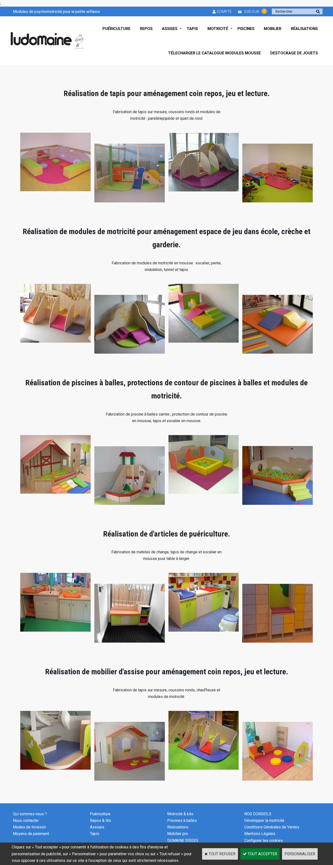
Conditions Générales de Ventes (271, 827)
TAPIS (192, 28)
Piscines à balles (182, 820)
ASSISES (169, 28)
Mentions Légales (259, 833)
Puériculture (100, 814)
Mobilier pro (177, 833)
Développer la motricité (264, 820)
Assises (97, 827)
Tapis (94, 833)
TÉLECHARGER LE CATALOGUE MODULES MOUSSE (214, 53)
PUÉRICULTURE (116, 28)
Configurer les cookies (263, 840)
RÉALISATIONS (304, 28)
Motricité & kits (180, 814)
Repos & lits (100, 820)
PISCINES (246, 28)
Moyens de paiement (31, 833)
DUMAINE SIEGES (182, 840)
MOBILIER (272, 28)
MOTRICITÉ (217, 28)
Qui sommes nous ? (30, 814)
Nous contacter (26, 820)
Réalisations (177, 827)
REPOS (146, 28)
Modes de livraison (29, 827)
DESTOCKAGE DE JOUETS (294, 53)
